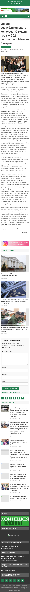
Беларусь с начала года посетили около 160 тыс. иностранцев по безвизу (18, 476)
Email (4, 374)
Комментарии (6, 51)
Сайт (3, 381)
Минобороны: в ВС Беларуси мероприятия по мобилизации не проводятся (13, 274)
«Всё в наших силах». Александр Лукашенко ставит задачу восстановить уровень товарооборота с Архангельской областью (19, 454)
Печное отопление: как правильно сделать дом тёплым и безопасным (18, 466)
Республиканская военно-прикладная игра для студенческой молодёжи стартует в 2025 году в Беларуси (14, 329)
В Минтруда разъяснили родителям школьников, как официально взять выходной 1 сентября (19, 487)
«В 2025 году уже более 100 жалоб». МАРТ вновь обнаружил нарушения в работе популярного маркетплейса (14, 301)
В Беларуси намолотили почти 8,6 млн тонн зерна (18, 497)
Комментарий (7, 351)
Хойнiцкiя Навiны (14, 49)
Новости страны (6, 47)
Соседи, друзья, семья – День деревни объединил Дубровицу (18, 442)
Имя (4, 368)
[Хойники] (15, 521)
